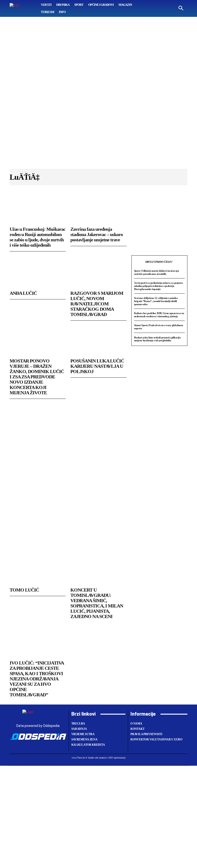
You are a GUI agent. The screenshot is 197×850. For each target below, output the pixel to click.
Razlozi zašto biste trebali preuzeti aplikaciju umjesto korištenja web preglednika (157, 339)
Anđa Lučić (23, 293)
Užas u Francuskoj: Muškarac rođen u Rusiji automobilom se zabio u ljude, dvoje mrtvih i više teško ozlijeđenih (37, 237)
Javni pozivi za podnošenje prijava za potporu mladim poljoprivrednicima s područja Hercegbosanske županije (158, 285)
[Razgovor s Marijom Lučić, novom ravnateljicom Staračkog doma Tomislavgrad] (98, 272)
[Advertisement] (98, 95)
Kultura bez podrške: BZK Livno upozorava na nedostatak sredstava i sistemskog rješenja (159, 315)
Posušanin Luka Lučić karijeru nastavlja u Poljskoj (97, 366)
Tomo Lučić (24, 590)
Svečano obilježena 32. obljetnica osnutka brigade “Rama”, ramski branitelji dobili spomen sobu (156, 301)
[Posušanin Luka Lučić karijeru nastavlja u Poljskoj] (98, 340)
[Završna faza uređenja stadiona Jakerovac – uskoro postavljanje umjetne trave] (98, 208)
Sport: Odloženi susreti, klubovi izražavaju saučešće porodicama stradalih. (156, 272)
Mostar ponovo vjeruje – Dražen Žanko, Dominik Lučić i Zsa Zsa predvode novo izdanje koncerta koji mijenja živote (37, 376)
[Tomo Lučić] (38, 569)
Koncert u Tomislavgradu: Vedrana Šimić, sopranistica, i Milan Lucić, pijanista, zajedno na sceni (96, 603)
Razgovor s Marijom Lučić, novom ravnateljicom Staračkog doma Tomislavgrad (96, 303)
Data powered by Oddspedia (38, 726)
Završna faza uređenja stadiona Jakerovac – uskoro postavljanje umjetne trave (96, 234)
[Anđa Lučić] (38, 272)
